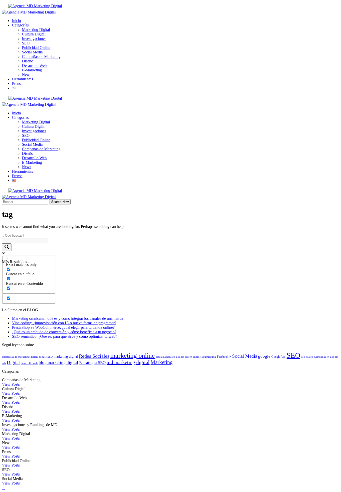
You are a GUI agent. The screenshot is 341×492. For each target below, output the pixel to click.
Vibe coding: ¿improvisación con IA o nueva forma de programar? (64, 323)
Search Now (60, 202)
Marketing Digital (36, 29)
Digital (13, 362)
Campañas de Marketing (41, 56)
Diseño (27, 61)
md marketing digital (128, 362)
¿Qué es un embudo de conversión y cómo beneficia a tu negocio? (64, 332)
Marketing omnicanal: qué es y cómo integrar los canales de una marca (67, 318)
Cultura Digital (33, 34)
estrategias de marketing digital (20, 356)
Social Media (32, 52)
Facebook (222, 356)
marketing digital (66, 356)
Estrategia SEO (92, 362)
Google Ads (278, 356)
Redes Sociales (94, 356)
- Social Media (243, 356)
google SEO (46, 356)
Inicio (16, 20)
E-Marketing (32, 70)
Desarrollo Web (34, 65)
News (26, 74)
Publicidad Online (36, 47)
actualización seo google (170, 356)
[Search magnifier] (6, 247)
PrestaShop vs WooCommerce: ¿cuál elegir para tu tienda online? (63, 327)
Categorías (20, 25)
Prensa (17, 83)
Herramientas (22, 79)
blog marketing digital (58, 362)
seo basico (307, 356)
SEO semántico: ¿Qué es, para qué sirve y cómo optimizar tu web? (64, 336)
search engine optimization (200, 356)
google (264, 356)
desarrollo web (29, 363)
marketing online (132, 355)
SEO (26, 43)
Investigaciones (34, 38)
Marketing (162, 362)
